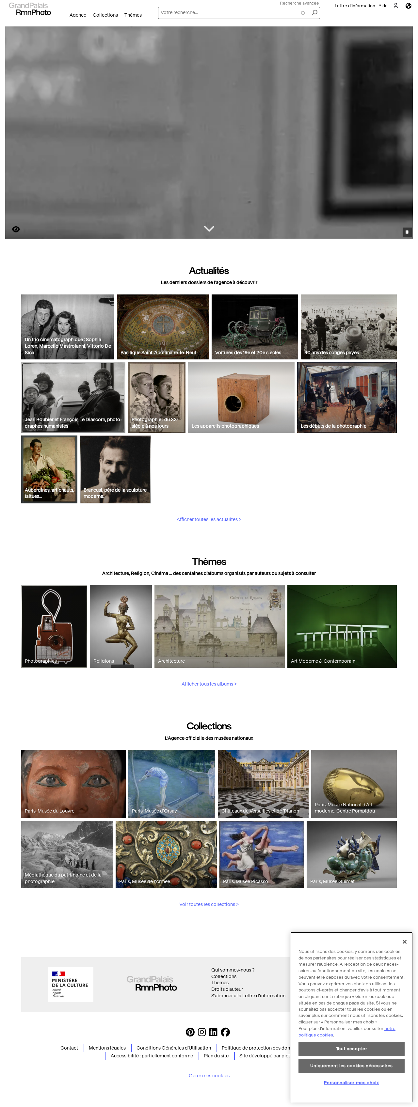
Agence (78, 15)
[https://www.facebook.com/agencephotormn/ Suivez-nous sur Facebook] (225, 1034)
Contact (69, 1048)
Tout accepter (351, 1049)
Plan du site (216, 1055)
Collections (105, 15)
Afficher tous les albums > (209, 684)
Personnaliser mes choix (351, 1083)
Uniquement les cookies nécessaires (351, 1066)
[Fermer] (404, 942)
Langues (408, 5)
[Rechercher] (314, 13)
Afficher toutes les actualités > (209, 519)
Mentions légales (107, 1048)
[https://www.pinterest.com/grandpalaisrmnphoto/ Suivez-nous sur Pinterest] (190, 1034)
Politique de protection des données (261, 1048)
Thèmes (133, 15)
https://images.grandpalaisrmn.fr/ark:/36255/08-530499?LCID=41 (12, 229)
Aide (383, 6)
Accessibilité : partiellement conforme (152, 1055)
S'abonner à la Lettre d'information (248, 995)
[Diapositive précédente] (14, 133)
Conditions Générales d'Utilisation (174, 1048)
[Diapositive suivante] (404, 133)
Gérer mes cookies (209, 1075)
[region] (351, 1017)
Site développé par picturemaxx (273, 1055)
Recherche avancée (299, 3)
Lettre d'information (355, 6)
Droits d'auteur (227, 989)
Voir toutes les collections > (209, 904)
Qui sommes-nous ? (232, 970)
